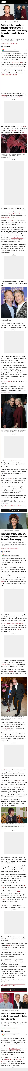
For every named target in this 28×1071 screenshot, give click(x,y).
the (11, 478)
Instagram (4, 95)
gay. (23, 132)
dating (19, 629)
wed (21, 573)
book (18, 891)
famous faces (14, 220)
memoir (10, 461)
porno (18, 780)
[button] (26, 50)
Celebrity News (14, 984)
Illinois (5, 770)
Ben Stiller (14, 1051)
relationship (15, 130)
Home (2, 22)
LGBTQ (11, 506)
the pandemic (9, 392)
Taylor (24, 126)
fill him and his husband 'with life (13, 97)
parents (3, 899)
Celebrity (16, 22)
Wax (2, 581)
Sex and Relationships (19, 506)
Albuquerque (17, 69)
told (8, 945)
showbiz (23, 210)
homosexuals (5, 728)
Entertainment (9, 22)
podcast (11, 671)
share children (8, 381)
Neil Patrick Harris (14, 1049)
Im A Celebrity (21, 984)
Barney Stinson (9, 1059)
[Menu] (26, 2)
